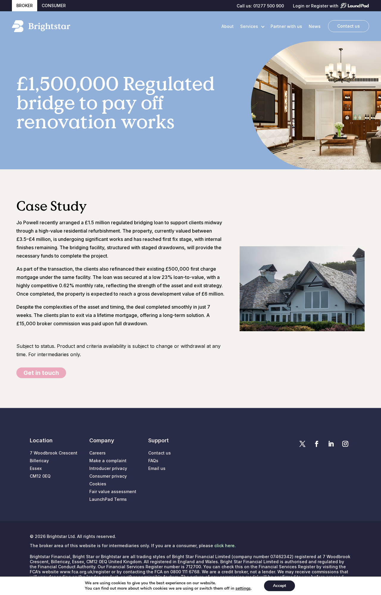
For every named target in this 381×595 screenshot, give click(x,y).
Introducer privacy (108, 468)
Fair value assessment (112, 491)
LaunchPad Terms (108, 499)
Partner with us (286, 26)
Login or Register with (315, 6)
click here (224, 545)
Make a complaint (108, 460)
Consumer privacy (108, 476)
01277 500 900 (268, 5)
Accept (279, 585)
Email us (156, 468)
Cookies (97, 483)
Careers (97, 452)
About (227, 26)
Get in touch (41, 372)
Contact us (348, 26)
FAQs (153, 460)
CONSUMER (54, 5)
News (315, 26)
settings (243, 588)
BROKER (24, 5)
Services (249, 26)
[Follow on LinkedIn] (331, 444)
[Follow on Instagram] (345, 444)
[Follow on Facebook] (317, 444)
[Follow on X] (302, 444)
